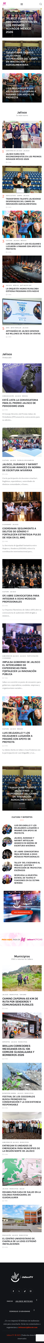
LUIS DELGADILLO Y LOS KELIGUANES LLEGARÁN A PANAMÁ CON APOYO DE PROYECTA (21, 93)
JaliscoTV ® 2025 (14, 1335)
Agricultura (12, 48)
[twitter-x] (19, 1291)
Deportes (6, 1042)
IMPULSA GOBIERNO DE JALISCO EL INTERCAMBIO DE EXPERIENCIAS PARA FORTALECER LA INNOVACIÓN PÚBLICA (21, 668)
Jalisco (30, 13)
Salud (22, 1189)
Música (30, 83)
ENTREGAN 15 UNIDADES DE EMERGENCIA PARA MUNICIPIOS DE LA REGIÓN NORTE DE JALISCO (21, 1148)
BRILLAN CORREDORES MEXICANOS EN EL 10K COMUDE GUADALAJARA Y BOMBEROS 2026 (18, 1050)
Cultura (10, 83)
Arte (8, 328)
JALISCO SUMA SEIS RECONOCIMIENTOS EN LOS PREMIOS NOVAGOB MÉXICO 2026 (21, 25)
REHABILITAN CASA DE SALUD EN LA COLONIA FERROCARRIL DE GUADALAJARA (21, 1195)
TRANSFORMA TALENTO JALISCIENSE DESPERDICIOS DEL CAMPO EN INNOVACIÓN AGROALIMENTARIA (22, 58)
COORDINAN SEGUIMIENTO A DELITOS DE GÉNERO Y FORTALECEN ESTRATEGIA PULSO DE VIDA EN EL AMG (21, 533)
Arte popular (16, 328)
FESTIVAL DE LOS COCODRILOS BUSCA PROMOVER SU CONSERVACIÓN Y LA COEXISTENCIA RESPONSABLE (21, 1100)
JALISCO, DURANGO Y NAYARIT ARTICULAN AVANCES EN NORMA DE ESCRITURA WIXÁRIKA (21, 467)
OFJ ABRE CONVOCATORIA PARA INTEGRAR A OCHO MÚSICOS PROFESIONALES (20, 598)
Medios (25, 396)
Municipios (14, 994)
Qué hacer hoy (26, 285)
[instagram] (30, 1291)
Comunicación (8, 396)
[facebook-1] (13, 1291)
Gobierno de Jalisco (15, 13)
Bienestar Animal (9, 1093)
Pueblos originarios (25, 460)
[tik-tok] (24, 1291)
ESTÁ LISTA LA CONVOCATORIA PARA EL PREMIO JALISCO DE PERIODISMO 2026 (20, 403)
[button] (18, 808)
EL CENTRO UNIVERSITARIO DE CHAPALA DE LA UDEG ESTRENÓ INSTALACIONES (19, 1241)
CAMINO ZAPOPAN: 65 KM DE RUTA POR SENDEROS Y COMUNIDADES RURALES (20, 1001)
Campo (23, 48)
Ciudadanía (6, 524)
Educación (6, 1235)
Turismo (23, 994)
